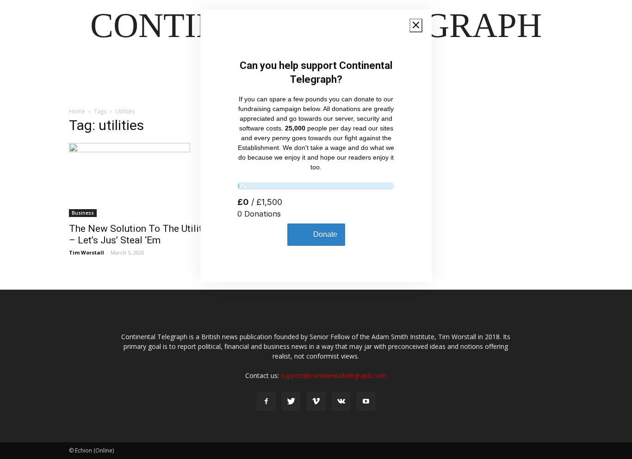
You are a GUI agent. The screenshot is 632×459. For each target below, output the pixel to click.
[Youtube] (366, 401)
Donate (325, 234)
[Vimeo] (316, 401)
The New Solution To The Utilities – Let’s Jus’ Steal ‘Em (142, 234)
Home (77, 111)
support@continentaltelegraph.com (333, 375)
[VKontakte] (341, 401)
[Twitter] (291, 401)
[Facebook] (266, 401)
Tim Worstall (86, 252)
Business (83, 213)
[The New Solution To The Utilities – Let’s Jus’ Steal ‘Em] (144, 180)
